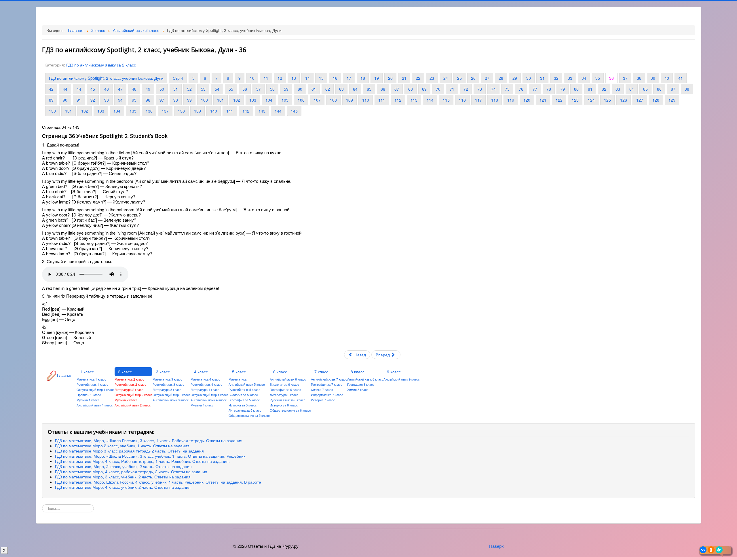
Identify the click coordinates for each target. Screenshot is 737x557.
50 (161, 89)
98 (175, 100)
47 (120, 89)
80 (576, 89)
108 (333, 100)
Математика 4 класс (205, 379)
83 (618, 89)
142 (245, 111)
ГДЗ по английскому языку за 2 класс (101, 65)
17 (349, 78)
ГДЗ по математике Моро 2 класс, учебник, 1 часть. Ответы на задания (122, 445)
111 (381, 100)
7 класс (321, 371)
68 (410, 89)
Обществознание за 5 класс (249, 415)
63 (341, 89)
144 (278, 111)
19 (376, 78)
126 (623, 100)
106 (301, 100)
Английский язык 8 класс (365, 379)
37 (625, 78)
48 (134, 89)
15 (321, 78)
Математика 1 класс (91, 379)
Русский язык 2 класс (130, 384)
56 (244, 89)
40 (666, 78)
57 (258, 89)
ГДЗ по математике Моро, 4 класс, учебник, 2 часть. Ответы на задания (123, 487)
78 (548, 89)
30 (528, 78)
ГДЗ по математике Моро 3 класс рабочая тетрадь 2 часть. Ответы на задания (129, 451)
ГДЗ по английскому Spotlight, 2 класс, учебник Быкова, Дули (106, 78)
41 (680, 78)
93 (106, 100)
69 (424, 89)
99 (189, 100)
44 (65, 89)
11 (266, 78)
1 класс (87, 371)
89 (51, 100)
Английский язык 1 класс (95, 405)
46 (106, 89)
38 (639, 78)
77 (535, 89)
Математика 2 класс (129, 379)
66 (383, 89)
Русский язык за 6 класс (287, 400)
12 (280, 78)
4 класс (201, 371)
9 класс (394, 371)
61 (313, 89)
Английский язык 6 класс (288, 379)
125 (607, 100)
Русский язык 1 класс (92, 384)
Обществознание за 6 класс (290, 410)
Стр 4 (178, 78)
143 (262, 111)
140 (213, 111)
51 (175, 89)
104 (268, 100)
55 (231, 89)
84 (631, 89)
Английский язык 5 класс (247, 384)
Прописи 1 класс (89, 394)
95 (134, 100)
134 (116, 111)
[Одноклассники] (711, 549)
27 (487, 78)
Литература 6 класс (284, 394)
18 (362, 78)
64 (355, 89)
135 (133, 111)
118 (494, 100)
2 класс (125, 371)
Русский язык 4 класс (206, 384)
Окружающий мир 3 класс (172, 394)
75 (507, 89)
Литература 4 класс (205, 389)
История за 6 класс (284, 405)
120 (526, 100)
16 (335, 78)
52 (189, 89)
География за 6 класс (285, 389)
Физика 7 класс (322, 389)
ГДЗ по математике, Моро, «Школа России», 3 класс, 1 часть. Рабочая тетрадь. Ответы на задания (148, 440)
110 (365, 100)
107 (317, 100)
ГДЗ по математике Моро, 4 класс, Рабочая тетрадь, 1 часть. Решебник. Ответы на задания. (142, 461)
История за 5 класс (243, 405)
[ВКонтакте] (703, 549)
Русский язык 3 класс (168, 384)
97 (161, 100)
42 (51, 89)
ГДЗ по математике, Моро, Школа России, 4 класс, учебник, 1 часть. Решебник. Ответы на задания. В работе (158, 482)
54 (217, 89)
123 (575, 100)
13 (293, 78)
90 (65, 100)
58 (272, 89)
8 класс (357, 371)
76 (521, 89)
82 (604, 89)
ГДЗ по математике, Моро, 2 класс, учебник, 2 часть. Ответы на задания (123, 466)
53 (203, 89)
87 (673, 89)
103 (252, 100)
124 (591, 100)
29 (514, 78)
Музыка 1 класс (88, 400)
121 (543, 100)
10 (252, 78)
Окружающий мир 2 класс (134, 394)
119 (510, 100)
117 (478, 100)
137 (165, 111)
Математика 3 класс (167, 379)
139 (197, 111)
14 (307, 78)
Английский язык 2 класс (133, 405)
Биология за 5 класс (243, 394)
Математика (237, 379)
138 (181, 111)
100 (204, 100)
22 (418, 78)
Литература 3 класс (167, 389)
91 (79, 100)
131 (68, 111)
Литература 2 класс (129, 389)
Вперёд (383, 355)
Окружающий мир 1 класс (96, 389)
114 (430, 100)
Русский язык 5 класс (244, 389)
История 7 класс (323, 400)
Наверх (496, 546)
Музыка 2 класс (126, 400)
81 (590, 89)
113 (414, 100)
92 (92, 100)
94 (120, 100)
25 (459, 78)
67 (396, 89)
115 (446, 100)
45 (92, 89)
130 (52, 111)
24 (445, 78)
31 (542, 78)
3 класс (163, 371)
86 (659, 89)
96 (148, 100)
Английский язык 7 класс (329, 379)
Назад (359, 355)
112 (397, 100)
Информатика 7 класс (327, 394)
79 (562, 89)
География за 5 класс (244, 400)
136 (149, 111)
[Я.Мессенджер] (719, 549)
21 (404, 78)
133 (100, 111)
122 (559, 100)
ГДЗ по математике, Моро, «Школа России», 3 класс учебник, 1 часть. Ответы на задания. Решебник (150, 456)
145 (294, 111)
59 (286, 89)
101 (220, 100)
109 (349, 100)
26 (473, 78)
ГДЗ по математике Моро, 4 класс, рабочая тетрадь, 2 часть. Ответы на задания (131, 471)
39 (653, 78)
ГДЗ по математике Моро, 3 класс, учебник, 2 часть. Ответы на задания (123, 477)
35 (597, 78)
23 (432, 78)
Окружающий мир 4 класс (210, 394)
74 (493, 89)
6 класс (280, 371)
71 (452, 89)
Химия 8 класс (357, 389)
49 (148, 89)
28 (501, 78)
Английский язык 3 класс (171, 400)
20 (390, 78)
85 (645, 89)
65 (369, 89)
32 (556, 78)
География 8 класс (361, 384)
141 (229, 111)
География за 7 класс (326, 384)
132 (84, 111)
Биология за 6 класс (284, 384)
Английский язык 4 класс (209, 400)
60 (300, 89)
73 (479, 89)
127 (639, 100)
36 (611, 78)
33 (570, 78)
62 (327, 89)
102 (236, 100)
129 (671, 100)
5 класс (239, 371)
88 (687, 89)
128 (655, 100)
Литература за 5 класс (245, 410)
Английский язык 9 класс (401, 379)
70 (438, 89)
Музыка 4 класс (202, 405)
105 (285, 100)
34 (584, 78)
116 (462, 100)
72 (466, 89)
